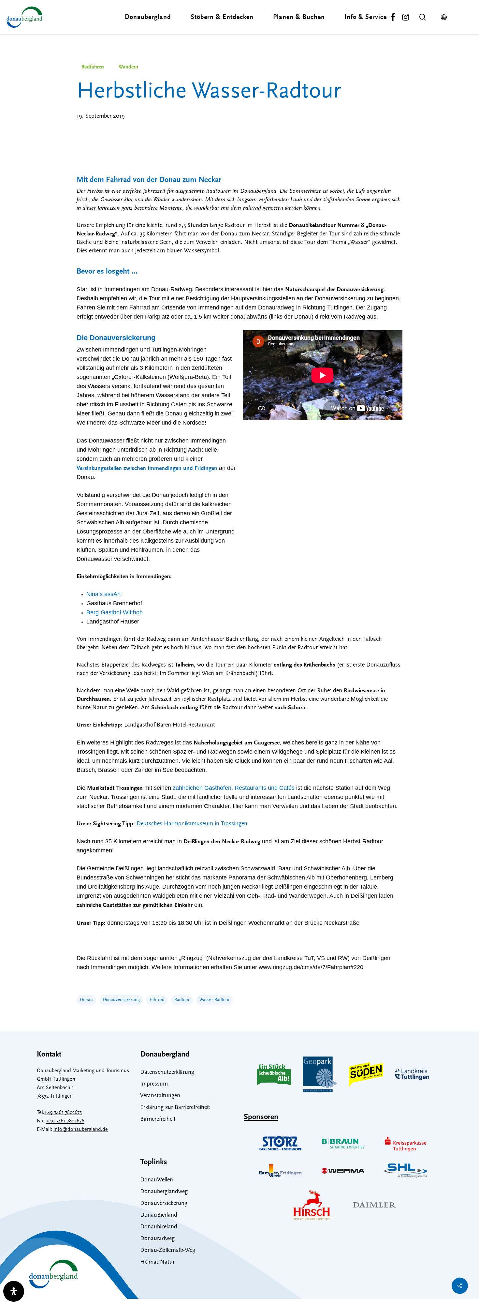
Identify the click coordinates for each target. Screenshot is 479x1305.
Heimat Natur (157, 1262)
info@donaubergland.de (80, 1129)
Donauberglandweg (164, 1192)
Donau (86, 1000)
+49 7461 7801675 (63, 1112)
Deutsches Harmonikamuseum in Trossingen (192, 824)
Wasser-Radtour (214, 1000)
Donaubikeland (158, 1227)
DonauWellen (156, 1180)
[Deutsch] (445, 17)
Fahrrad (157, 1000)
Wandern (128, 67)
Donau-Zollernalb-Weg (167, 1250)
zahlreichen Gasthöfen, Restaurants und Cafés (234, 788)
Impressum (154, 1084)
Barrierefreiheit (158, 1119)
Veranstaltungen (160, 1096)
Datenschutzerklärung (167, 1072)
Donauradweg (157, 1239)
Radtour (182, 1000)
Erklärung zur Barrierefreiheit (175, 1108)
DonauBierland (158, 1215)
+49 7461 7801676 (65, 1121)
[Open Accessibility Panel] (13, 1291)
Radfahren (92, 67)
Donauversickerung (121, 1000)
